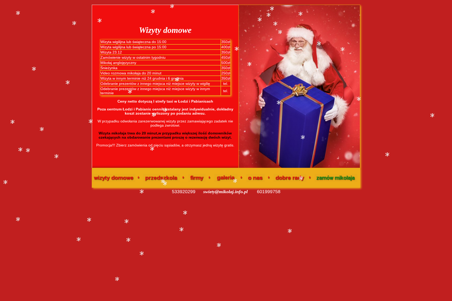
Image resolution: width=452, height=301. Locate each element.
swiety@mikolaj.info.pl (225, 191)
